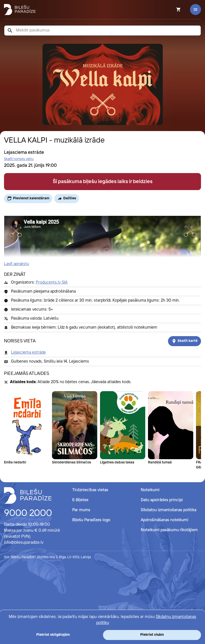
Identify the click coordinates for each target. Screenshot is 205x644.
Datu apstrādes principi (162, 500)
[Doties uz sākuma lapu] (20, 9)
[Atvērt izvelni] (195, 9)
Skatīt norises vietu (19, 159)
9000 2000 (28, 513)
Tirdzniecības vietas (90, 490)
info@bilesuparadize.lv (24, 542)
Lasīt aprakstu (16, 264)
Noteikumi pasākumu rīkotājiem (169, 530)
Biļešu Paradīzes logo (91, 520)
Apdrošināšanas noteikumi (164, 520)
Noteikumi (150, 490)
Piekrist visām (152, 634)
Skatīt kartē (188, 341)
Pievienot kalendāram (31, 198)
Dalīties (69, 198)
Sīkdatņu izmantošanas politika (168, 510)
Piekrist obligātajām (53, 634)
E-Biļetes (80, 500)
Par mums (81, 510)
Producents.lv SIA (52, 282)
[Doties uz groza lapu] (172, 9)
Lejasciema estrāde (28, 352)
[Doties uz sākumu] (28, 495)
